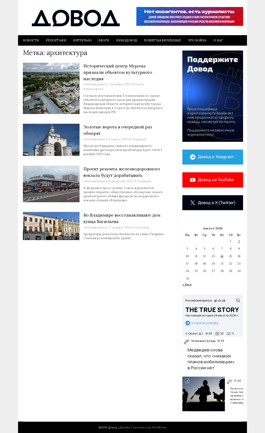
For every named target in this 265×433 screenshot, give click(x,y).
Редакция (139, 139)
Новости (31, 40)
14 (222, 256)
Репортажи (56, 40)
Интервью (82, 40)
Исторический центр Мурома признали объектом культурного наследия (117, 72)
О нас (218, 40)
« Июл (186, 284)
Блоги (103, 40)
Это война (197, 40)
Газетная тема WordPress (148, 427)
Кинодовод (126, 40)
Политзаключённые (162, 40)
